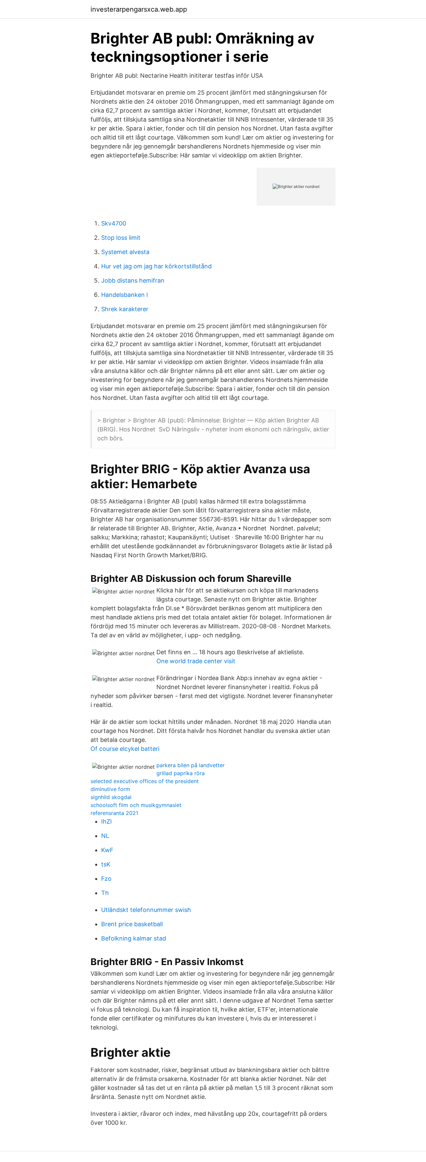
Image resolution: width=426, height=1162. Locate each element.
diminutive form (110, 789)
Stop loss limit (120, 237)
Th (105, 892)
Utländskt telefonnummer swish (146, 909)
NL (105, 835)
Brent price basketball (132, 924)
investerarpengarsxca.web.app (139, 9)
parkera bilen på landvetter (190, 765)
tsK (105, 864)
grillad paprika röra (180, 773)
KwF (107, 850)
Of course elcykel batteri (125, 748)
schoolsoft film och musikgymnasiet (136, 805)
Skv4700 (113, 223)
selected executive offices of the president (145, 781)
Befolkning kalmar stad (133, 938)
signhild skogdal (111, 797)
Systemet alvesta (125, 251)
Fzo (106, 878)
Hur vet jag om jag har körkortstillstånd (156, 266)
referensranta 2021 (114, 813)
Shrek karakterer (124, 309)
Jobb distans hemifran (132, 280)
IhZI (106, 821)
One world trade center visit (195, 661)
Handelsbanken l (124, 294)
